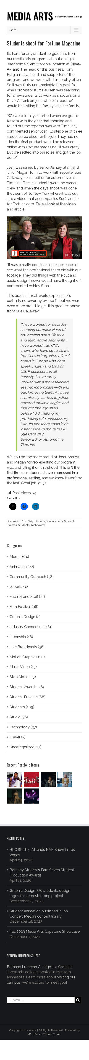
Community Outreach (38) (32, 577)
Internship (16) (21, 637)
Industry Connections (49, 521)
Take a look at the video (56, 204)
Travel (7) (17, 737)
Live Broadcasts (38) (27, 647)
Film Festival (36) (24, 607)
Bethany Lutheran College (29, 967)
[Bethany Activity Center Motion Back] (31, 779)
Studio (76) (19, 717)
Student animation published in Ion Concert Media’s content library (39, 914)
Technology (38, 525)
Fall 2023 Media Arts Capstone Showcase (45, 931)
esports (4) (19, 586)
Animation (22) (22, 567)
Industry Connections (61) (31, 627)
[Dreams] (31, 796)
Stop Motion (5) (23, 677)
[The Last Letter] (15, 796)
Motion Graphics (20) (27, 657)
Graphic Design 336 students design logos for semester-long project (40, 893)
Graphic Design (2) (25, 617)
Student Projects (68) (27, 697)
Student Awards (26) (27, 687)
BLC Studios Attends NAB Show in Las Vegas (42, 852)
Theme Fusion (52, 1034)
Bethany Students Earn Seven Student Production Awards (42, 872)
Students (23, 525)
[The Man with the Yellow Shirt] (48, 779)
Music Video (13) (23, 667)
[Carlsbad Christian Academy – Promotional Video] (65, 779)
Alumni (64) (19, 556)
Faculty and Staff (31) (27, 596)
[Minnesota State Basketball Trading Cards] (15, 779)
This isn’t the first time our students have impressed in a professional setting (43, 472)
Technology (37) (23, 727)
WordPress (34, 1034)
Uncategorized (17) (25, 747)
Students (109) (22, 707)
